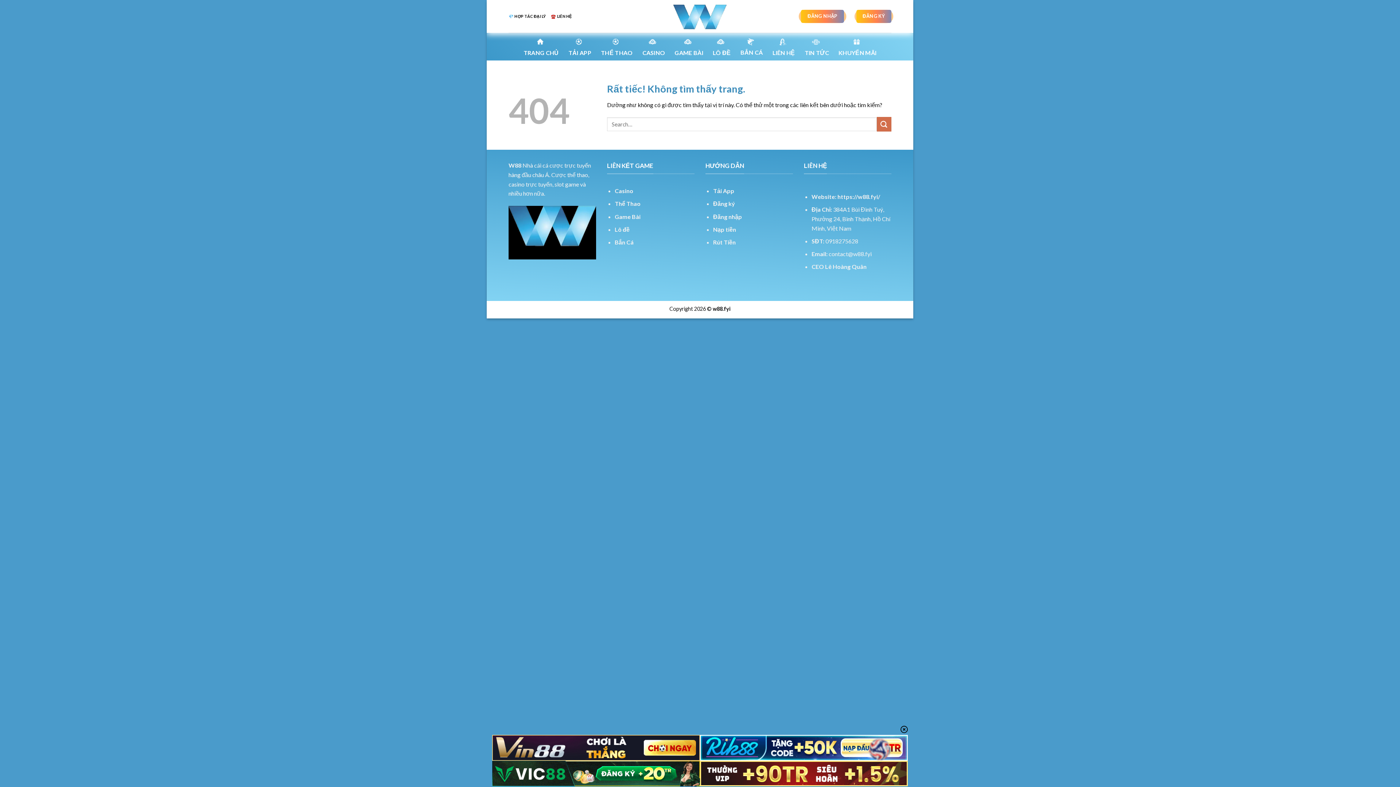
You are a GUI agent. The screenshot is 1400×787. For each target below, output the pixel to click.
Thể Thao (628, 203)
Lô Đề (722, 52)
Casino (653, 52)
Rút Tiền (724, 242)
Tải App (579, 52)
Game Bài (628, 216)
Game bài (688, 52)
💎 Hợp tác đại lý (527, 16)
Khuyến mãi (857, 52)
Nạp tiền (724, 229)
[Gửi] (884, 124)
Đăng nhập (727, 216)
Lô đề (622, 229)
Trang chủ (541, 52)
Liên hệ (784, 52)
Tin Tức (817, 52)
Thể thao (617, 52)
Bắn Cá (751, 52)
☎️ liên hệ (561, 16)
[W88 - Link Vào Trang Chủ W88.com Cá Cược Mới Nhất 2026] (700, 16)
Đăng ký (724, 203)
